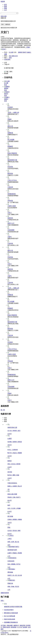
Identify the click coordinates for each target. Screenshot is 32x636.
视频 (5, 8)
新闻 (5, 6)
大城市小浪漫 (12, 206)
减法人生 (10, 126)
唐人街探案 (11, 139)
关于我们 (3, 625)
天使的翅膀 (11, 230)
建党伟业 (10, 173)
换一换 (3, 410)
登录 (2, 24)
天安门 (10, 212)
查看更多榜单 (5, 593)
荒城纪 (10, 119)
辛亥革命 (10, 166)
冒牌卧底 (10, 133)
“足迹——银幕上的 (13, 112)
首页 (5, 4)
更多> (2, 600)
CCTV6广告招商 (22, 627)
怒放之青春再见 (12, 153)
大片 (5, 10)
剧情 (13, 56)
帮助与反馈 (6, 627)
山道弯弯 (10, 243)
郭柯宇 (25, 52)
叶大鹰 (11, 52)
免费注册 (7, 24)
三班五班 (10, 187)
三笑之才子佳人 (12, 180)
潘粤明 (20, 52)
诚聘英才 (16, 625)
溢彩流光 (10, 218)
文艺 (16, 56)
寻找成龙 (10, 200)
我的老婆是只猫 (12, 160)
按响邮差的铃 (12, 194)
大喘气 (10, 236)
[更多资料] (7, 59)
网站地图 (10, 625)
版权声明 (22, 625)
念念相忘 (10, 107)
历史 (10, 56)
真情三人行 (11, 223)
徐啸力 (29, 52)
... (27, 47)
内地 (10, 57)
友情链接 (13, 627)
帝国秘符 (10, 146)
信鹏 (5, 54)
